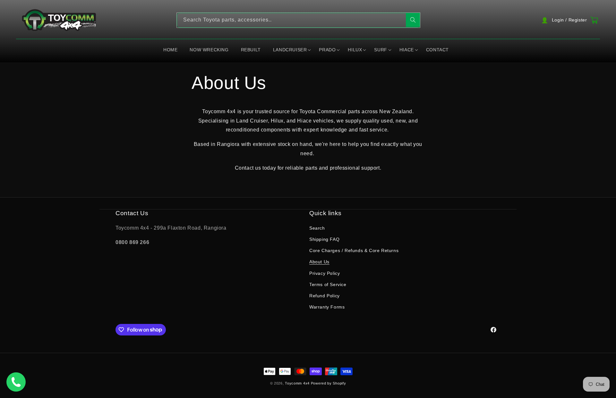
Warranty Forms (327, 306)
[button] (292, 50)
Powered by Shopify (328, 383)
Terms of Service (327, 284)
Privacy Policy (324, 273)
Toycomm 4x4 (297, 383)
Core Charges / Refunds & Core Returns (353, 250)
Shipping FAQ (324, 239)
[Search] (413, 20)
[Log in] (569, 20)
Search (317, 228)
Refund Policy (324, 295)
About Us (319, 262)
